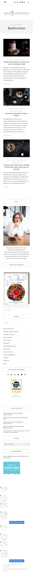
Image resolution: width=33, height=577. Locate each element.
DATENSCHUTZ (6, 567)
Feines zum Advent (8, 328)
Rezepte (10, 59)
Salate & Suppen (7, 337)
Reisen (5, 363)
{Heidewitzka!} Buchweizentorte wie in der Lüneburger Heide (16, 63)
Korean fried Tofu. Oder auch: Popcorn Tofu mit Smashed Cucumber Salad (16, 431)
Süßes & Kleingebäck (16, 110)
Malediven (6, 360)
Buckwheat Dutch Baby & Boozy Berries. (16, 114)
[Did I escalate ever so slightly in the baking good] (4, 499)
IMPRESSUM (19, 564)
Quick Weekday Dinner (9, 346)
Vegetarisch (6, 343)
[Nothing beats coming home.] (4, 490)
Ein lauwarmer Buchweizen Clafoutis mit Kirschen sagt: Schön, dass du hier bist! (16, 167)
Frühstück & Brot (13, 108)
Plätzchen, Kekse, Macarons (10, 331)
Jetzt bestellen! (7, 310)
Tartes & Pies (6, 349)
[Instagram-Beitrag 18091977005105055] (4, 507)
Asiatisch (5, 357)
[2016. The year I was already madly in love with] (4, 515)
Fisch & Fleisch (7, 340)
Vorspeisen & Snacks (9, 334)
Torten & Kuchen (19, 59)
